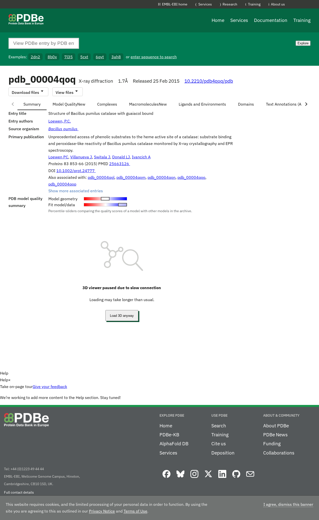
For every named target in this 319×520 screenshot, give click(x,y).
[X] (208, 478)
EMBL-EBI (317, 5)
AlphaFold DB (174, 444)
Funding (272, 444)
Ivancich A (141, 156)
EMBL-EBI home (174, 4)
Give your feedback (50, 386)
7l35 (68, 56)
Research (230, 4)
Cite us (218, 444)
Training (254, 4)
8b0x (52, 56)
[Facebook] (166, 478)
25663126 (119, 163)
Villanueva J (81, 156)
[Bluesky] (180, 478)
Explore (303, 43)
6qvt (100, 56)
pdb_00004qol (101, 177)
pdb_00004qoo (191, 177)
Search (218, 426)
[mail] (250, 478)
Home (218, 20)
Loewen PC (58, 156)
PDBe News (275, 435)
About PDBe (276, 426)
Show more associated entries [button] (75, 190)
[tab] (32, 104)
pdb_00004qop (62, 184)
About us (278, 4)
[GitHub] (236, 478)
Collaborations (278, 453)
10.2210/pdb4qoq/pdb (208, 81)
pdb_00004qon (161, 177)
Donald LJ (121, 156)
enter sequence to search (154, 56)
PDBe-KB (169, 435)
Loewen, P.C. (59, 121)
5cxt (84, 56)
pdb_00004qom (131, 177)
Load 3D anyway (122, 316)
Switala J (102, 156)
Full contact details (19, 492)
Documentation (270, 20)
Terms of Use (135, 511)
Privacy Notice (102, 511)
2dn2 (35, 56)
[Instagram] (194, 478)
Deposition (223, 453)
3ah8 (116, 56)
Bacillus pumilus (63, 128)
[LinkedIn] (222, 478)
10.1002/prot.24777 (76, 170)
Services (205, 4)
